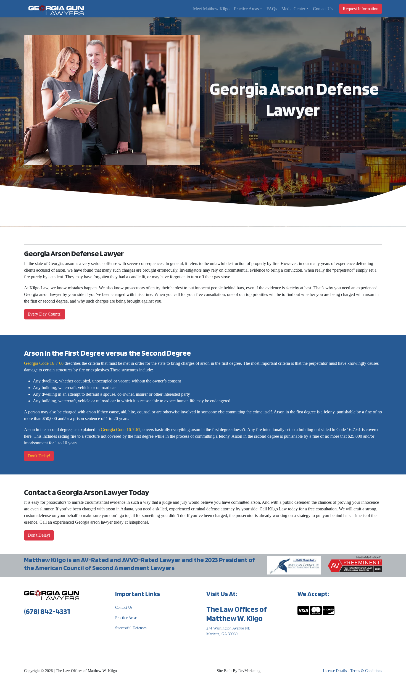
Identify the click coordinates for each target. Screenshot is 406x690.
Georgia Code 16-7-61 (120, 429)
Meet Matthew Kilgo (211, 8)
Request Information (360, 8)
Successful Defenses (130, 628)
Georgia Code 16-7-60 (44, 363)
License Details (335, 671)
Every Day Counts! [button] (45, 314)
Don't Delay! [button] (39, 455)
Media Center (293, 8)
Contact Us (323, 8)
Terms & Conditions (366, 671)
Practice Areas (246, 8)
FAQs (272, 8)
